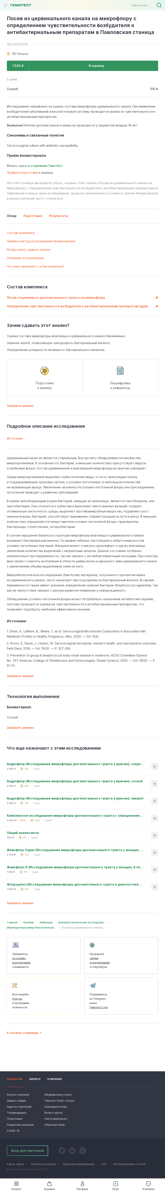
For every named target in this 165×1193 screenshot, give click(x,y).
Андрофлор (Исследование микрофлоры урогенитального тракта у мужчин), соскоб (75, 781)
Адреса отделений (19, 1106)
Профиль (82, 1189)
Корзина (49, 1189)
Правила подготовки (22, 172)
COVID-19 (13, 1130)
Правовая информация (79, 1164)
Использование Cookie (130, 1164)
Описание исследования (25, 258)
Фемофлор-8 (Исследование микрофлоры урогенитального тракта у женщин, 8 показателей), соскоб (75, 867)
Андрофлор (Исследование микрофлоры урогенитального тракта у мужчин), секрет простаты (75, 764)
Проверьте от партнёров (100, 960)
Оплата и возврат (43, 1164)
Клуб (115, 1189)
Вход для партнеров (27, 1150)
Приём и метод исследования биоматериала (41, 241)
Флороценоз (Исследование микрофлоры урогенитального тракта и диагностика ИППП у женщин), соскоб (75, 884)
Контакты (148, 1189)
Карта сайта (15, 1164)
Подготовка (14, 1118)
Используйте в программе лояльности (20, 1001)
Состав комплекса (21, 233)
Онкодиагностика (55, 1106)
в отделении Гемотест (45, 166)
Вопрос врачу (53, 1112)
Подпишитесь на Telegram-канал (99, 1001)
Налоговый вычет (55, 1118)
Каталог (16, 1189)
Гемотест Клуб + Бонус (59, 1100)
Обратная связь (54, 1124)
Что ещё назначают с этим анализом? (35, 266)
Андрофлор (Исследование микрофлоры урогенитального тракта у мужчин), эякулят (75, 798)
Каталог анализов (18, 1094)
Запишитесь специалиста (21, 960)
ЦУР (104, 1164)
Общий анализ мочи (23, 833)
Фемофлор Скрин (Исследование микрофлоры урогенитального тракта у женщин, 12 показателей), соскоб (75, 850)
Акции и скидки (16, 1100)
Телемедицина (16, 1112)
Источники (15, 438)
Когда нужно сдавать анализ (28, 249)
